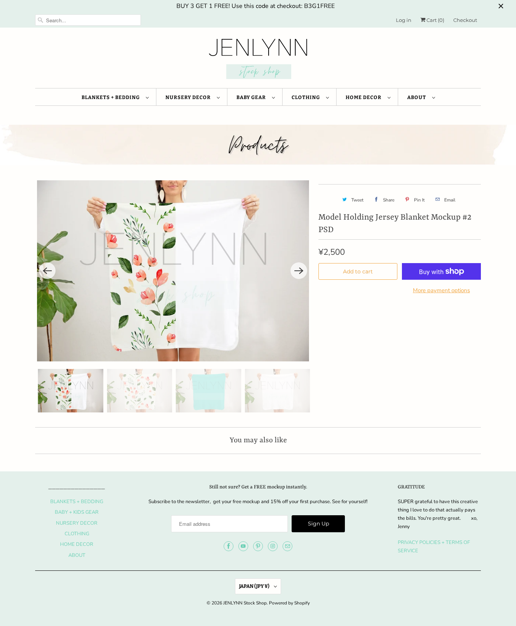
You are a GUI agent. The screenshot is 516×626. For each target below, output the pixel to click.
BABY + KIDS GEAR (77, 512)
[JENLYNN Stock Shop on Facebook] (228, 546)
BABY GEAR (252, 97)
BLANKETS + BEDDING (112, 97)
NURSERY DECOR (189, 97)
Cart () (434, 20)
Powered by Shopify (289, 603)
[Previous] (47, 270)
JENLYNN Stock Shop (245, 603)
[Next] (298, 270)
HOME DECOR (365, 97)
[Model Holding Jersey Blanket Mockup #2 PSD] (173, 271)
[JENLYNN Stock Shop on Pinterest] (258, 546)
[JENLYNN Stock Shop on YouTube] (243, 546)
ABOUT (417, 97)
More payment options (441, 290)
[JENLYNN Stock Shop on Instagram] (273, 546)
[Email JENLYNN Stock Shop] (287, 546)
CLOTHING (307, 97)
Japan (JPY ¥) (254, 586)
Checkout (465, 20)
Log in (403, 20)
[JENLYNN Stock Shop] (258, 60)
